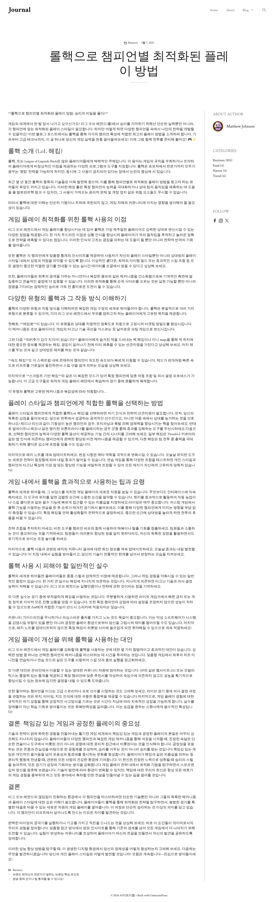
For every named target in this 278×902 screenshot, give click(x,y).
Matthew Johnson (241, 126)
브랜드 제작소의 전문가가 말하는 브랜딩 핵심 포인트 (46, 874)
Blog (246, 10)
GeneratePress (158, 895)
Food (216, 165)
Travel (217, 176)
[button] (264, 10)
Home (214, 10)
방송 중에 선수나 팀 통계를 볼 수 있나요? (38, 879)
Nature (217, 170)
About (230, 10)
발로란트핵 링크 (29, 192)
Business (133, 43)
